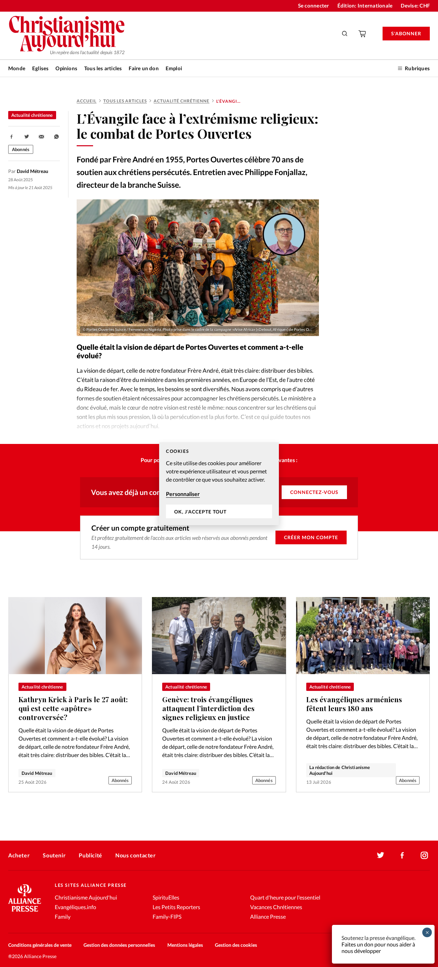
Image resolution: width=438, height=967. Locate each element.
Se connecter (313, 5)
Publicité (90, 855)
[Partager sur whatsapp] (56, 136)
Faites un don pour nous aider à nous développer (378, 947)
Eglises (40, 68)
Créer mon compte (311, 537)
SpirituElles (166, 897)
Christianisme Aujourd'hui (86, 897)
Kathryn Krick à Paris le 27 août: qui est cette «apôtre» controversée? (73, 708)
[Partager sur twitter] (26, 136)
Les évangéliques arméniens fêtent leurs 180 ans (354, 704)
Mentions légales (185, 945)
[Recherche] (345, 33)
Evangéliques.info (75, 907)
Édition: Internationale (365, 5)
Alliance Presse (268, 916)
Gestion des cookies (236, 945)
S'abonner (406, 33)
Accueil (86, 100)
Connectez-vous (314, 492)
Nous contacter (135, 855)
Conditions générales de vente (40, 945)
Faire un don (143, 68)
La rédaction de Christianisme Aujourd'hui (339, 770)
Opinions (66, 68)
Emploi (174, 68)
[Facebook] (402, 855)
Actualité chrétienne (181, 100)
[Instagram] (424, 855)
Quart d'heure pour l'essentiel (285, 897)
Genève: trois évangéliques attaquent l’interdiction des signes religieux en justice (208, 708)
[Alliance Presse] (24, 912)
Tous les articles (103, 68)
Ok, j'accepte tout (200, 511)
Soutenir (54, 855)
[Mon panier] (363, 33)
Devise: (415, 5)
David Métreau (37, 773)
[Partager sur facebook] (11, 136)
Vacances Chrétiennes (276, 907)
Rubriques (417, 68)
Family (62, 916)
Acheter (19, 855)
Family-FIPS (167, 916)
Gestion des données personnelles (119, 945)
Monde (16, 68)
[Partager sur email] (41, 136)
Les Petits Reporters (176, 907)
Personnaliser (183, 494)
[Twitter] (380, 855)
